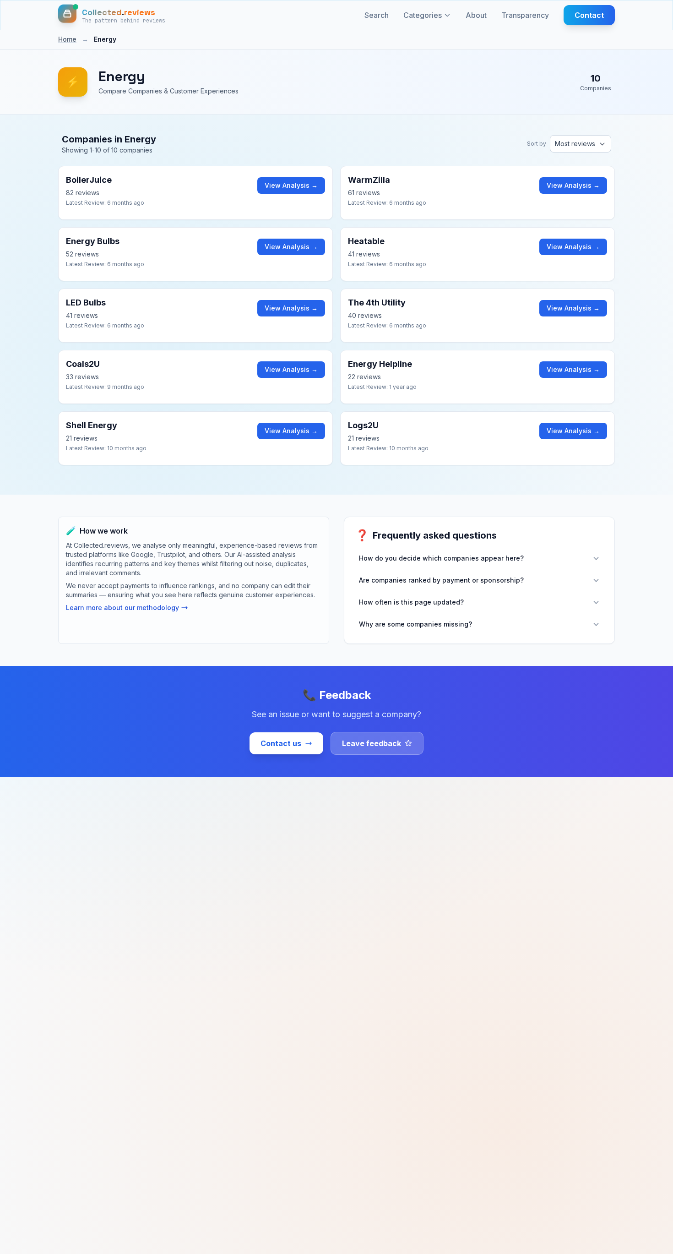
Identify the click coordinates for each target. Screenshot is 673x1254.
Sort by (536, 143)
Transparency (525, 15)
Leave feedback (371, 743)
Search (376, 15)
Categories (422, 15)
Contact (589, 15)
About (476, 15)
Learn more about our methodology (122, 607)
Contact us (281, 743)
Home (67, 39)
